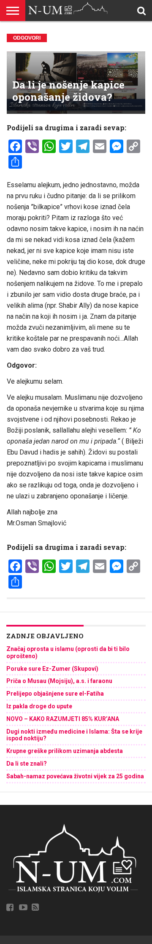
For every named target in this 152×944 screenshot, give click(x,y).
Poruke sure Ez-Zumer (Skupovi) (52, 668)
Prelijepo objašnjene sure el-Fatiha (55, 693)
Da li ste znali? (26, 763)
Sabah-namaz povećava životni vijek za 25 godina (75, 776)
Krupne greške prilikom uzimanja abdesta (64, 751)
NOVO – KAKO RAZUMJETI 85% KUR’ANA (62, 718)
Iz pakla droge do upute (39, 706)
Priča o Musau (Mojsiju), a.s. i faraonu (59, 681)
